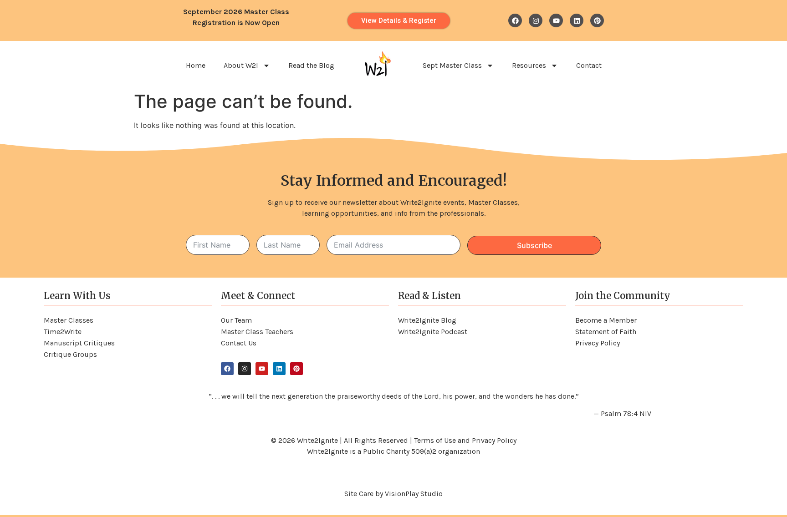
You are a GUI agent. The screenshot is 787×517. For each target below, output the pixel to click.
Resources (529, 65)
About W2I (241, 65)
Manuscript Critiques (79, 343)
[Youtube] (556, 20)
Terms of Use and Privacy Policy (465, 440)
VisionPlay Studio (414, 493)
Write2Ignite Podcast (432, 331)
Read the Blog (311, 65)
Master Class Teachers (257, 331)
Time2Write (63, 331)
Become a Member (606, 320)
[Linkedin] (576, 20)
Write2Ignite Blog (427, 320)
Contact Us (238, 343)
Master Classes (68, 320)
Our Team (236, 320)
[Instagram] (535, 20)
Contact (589, 65)
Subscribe (534, 245)
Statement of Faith (605, 331)
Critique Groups (70, 354)
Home (195, 65)
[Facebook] (515, 20)
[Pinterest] (597, 20)
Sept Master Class (452, 65)
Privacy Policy (597, 343)
